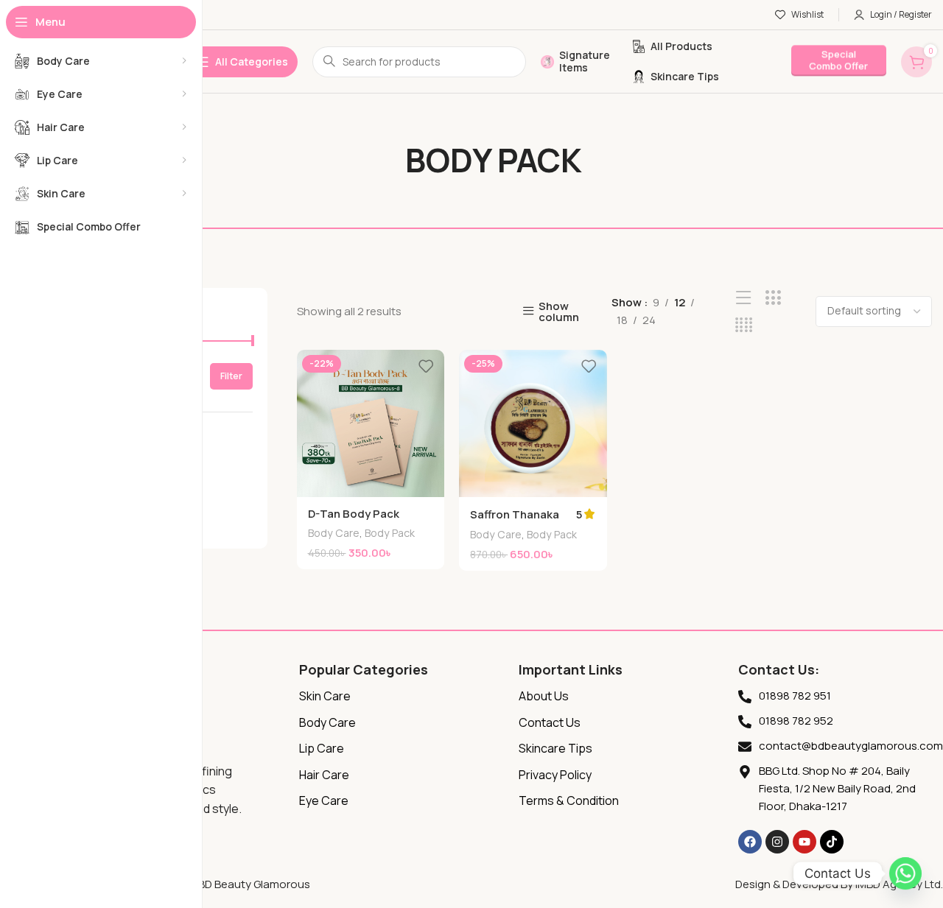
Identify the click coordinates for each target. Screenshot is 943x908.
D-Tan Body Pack (353, 513)
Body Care (334, 533)
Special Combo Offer (838, 55)
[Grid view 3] (773, 298)
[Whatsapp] (905, 873)
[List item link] (401, 696)
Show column (559, 311)
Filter (231, 376)
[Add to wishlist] (425, 366)
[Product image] (533, 424)
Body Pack (390, 533)
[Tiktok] (832, 842)
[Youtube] (804, 842)
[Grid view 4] (744, 325)
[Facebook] (750, 842)
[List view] (744, 298)
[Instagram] (777, 842)
